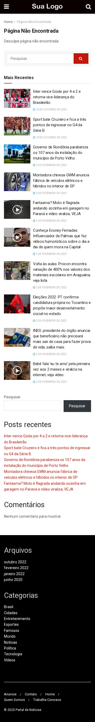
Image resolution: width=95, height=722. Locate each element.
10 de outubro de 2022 (51, 109)
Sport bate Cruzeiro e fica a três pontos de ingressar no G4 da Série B (59, 125)
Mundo (10, 636)
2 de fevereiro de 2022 (51, 220)
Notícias (10, 642)
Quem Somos (14, 700)
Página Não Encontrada (34, 22)
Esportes (11, 624)
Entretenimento (17, 619)
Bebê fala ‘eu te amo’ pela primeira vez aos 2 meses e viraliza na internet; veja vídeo (61, 369)
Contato (31, 694)
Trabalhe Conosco (47, 700)
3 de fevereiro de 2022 (51, 165)
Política (10, 648)
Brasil (8, 607)
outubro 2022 (15, 562)
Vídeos (9, 660)
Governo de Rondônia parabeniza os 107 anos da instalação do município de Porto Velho (60, 153)
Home (8, 22)
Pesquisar (12, 397)
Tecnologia (13, 654)
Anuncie (10, 694)
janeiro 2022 (14, 574)
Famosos (11, 630)
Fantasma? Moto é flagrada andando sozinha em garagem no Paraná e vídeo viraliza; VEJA (61, 208)
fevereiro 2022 (16, 568)
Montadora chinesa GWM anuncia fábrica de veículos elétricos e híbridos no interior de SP (61, 180)
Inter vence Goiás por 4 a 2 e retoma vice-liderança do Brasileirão (56, 97)
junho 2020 (13, 580)
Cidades (10, 613)
